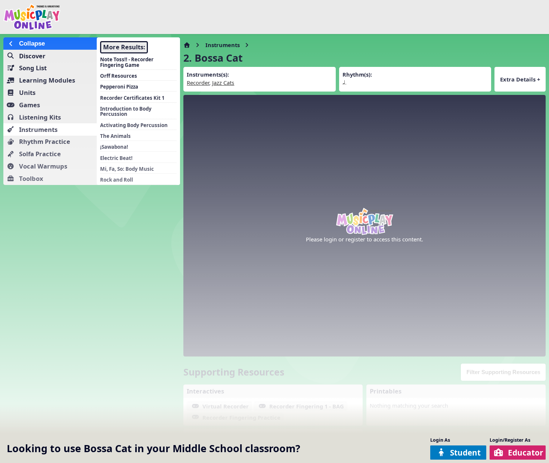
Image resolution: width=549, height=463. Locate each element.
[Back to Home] (92, 17)
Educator (525, 452)
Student (465, 452)
